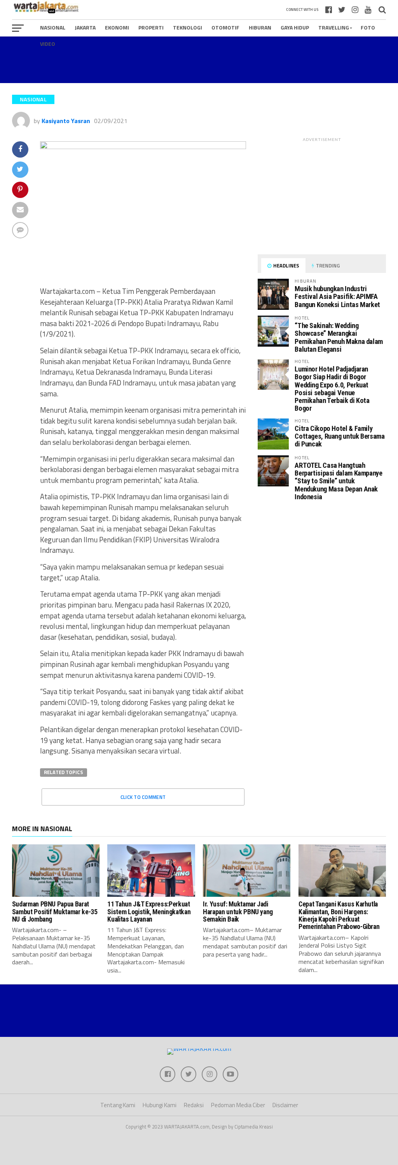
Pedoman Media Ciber (238, 1105)
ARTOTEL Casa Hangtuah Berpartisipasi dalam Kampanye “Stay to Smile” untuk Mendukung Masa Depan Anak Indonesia (338, 481)
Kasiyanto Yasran (66, 120)
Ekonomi (117, 27)
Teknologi (187, 27)
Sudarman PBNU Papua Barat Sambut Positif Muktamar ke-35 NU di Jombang (55, 911)
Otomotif (225, 27)
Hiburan (260, 27)
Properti (151, 27)
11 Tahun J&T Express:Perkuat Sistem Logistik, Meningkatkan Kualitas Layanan (148, 911)
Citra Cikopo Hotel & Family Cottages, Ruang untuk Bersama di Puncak (339, 436)
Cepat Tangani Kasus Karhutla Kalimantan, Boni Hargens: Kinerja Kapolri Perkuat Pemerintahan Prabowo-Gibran (339, 915)
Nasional (52, 27)
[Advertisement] (199, 59)
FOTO (368, 27)
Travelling (333, 27)
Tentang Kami (117, 1105)
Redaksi (194, 1105)
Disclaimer (285, 1105)
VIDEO (47, 44)
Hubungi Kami (159, 1105)
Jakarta (85, 27)
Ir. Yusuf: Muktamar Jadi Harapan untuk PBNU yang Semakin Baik (238, 911)
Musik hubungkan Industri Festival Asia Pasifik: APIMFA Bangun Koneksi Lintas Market (337, 296)
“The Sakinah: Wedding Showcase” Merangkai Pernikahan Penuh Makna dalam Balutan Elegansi (339, 337)
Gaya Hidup (295, 27)
